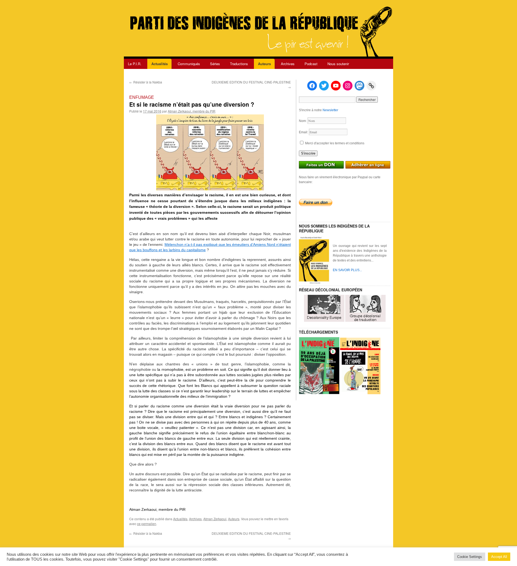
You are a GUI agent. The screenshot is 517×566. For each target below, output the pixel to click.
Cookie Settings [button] (469, 557)
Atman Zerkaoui (214, 518)
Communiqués (189, 63)
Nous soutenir (338, 63)
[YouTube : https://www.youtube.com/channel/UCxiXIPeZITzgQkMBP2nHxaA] (336, 85)
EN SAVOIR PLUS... (347, 270)
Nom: (303, 121)
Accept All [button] (499, 557)
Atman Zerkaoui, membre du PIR (191, 111)
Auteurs (264, 63)
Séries (215, 63)
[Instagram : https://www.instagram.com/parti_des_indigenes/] (347, 85)
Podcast (311, 63)
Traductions (239, 63)
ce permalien (146, 523)
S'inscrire (308, 153)
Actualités (159, 63)
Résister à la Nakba (145, 82)
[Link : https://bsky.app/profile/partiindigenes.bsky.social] (371, 85)
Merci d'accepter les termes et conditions (334, 143)
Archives (288, 63)
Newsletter (330, 110)
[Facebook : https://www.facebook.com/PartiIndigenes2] (312, 85)
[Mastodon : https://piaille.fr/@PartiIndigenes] (359, 85)
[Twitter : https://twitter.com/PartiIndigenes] (324, 85)
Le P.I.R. (134, 63)
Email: (304, 132)
